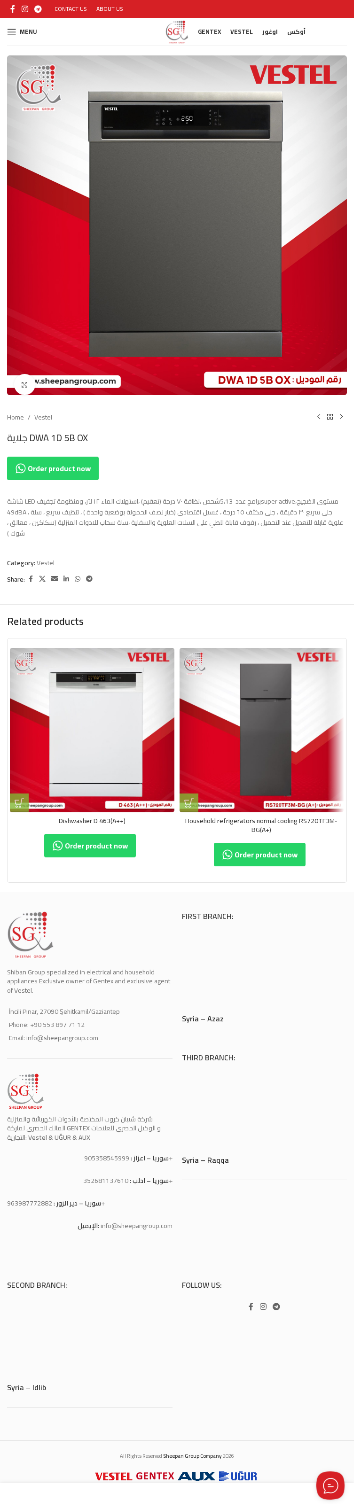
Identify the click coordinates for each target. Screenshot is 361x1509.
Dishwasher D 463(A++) (92, 814)
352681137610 (105, 1173)
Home (15, 410)
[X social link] (42, 572)
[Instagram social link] (24, 9)
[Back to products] (330, 410)
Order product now (58, 461)
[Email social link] (54, 572)
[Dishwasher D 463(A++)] (92, 723)
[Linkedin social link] (66, 572)
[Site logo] (177, 31)
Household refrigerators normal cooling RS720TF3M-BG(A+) (261, 818)
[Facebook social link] (12, 9)
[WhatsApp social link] (77, 572)
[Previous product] (318, 410)
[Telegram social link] (38, 9)
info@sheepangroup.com (137, 1219)
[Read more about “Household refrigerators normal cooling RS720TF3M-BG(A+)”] (189, 795)
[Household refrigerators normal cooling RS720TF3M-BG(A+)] (262, 723)
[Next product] (341, 410)
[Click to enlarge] (24, 377)
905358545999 (106, 1151)
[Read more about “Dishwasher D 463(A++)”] (19, 795)
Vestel (43, 410)
